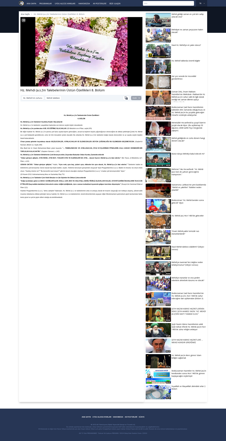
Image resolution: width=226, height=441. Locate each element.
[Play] (25, 83)
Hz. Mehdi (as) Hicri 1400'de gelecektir (188, 215)
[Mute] (29, 83)
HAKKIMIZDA (84, 3)
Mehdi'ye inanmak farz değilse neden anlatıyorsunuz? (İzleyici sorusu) (187, 263)
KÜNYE (141, 417)
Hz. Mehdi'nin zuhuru (32, 98)
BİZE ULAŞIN (114, 3)
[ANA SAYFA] (21, 3)
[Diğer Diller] (126, 98)
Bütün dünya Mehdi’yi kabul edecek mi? (188, 153)
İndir (135, 98)
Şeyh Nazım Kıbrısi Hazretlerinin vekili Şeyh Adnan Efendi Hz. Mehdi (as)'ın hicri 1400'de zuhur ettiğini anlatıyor (189, 327)
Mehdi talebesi (53, 98)
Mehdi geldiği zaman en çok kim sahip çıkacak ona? (188, 15)
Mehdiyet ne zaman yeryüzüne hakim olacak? (187, 30)
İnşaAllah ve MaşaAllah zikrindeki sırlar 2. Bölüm (189, 387)
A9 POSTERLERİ (99, 3)
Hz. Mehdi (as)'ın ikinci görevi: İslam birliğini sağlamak (186, 356)
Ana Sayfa (25, 14)
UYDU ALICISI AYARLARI (65, 3)
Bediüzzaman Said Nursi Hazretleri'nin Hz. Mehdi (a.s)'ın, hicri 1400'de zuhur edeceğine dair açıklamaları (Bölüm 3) (188, 296)
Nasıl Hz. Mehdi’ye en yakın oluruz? (186, 45)
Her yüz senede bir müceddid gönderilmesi (184, 77)
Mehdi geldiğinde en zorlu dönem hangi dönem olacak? (188, 139)
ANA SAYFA (31, 3)
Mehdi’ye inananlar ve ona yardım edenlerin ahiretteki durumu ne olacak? (188, 279)
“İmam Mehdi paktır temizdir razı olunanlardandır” (185, 232)
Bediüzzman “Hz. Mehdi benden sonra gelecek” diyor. (188, 201)
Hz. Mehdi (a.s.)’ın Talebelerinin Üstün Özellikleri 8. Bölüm (59, 14)
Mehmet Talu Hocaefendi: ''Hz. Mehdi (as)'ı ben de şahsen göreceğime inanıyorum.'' (187, 172)
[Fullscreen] (138, 83)
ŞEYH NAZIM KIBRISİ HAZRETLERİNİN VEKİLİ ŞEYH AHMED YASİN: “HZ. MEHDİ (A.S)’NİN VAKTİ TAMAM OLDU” (189, 311)
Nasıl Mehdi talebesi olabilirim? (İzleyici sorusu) (188, 248)
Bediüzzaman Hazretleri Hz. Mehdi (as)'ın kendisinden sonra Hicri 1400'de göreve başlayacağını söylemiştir (189, 373)
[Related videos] (23, 20)
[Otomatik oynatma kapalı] (114, 83)
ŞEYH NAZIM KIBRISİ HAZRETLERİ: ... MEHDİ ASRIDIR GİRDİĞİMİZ (187, 341)
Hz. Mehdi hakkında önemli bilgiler (186, 60)
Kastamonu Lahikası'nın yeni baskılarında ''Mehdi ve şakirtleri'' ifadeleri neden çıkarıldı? (189, 187)
